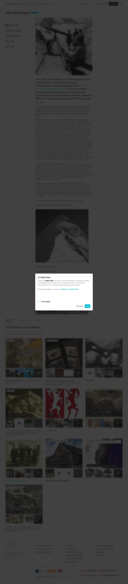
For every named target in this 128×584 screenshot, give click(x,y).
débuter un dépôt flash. (70, 289)
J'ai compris (45, 302)
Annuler (80, 306)
